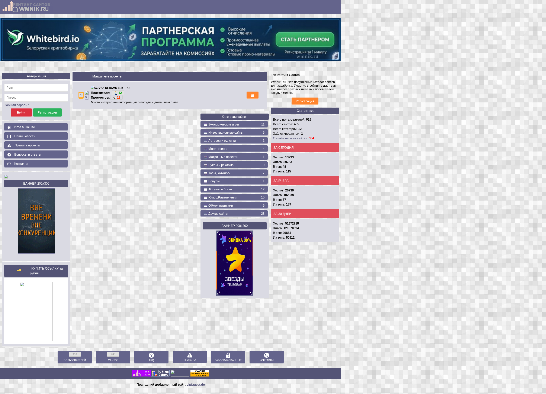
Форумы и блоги (236, 189)
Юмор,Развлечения (236, 197)
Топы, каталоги (236, 173)
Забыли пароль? (16, 105)
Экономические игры (236, 124)
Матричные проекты (236, 157)
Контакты (19, 163)
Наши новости (23, 136)
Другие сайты (236, 213)
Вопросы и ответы (26, 154)
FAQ (151, 360)
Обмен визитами (236, 205)
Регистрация (305, 101)
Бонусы (236, 181)
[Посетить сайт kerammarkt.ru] (87, 95)
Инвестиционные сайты (236, 132)
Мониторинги (236, 148)
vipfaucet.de (196, 384)
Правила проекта (25, 145)
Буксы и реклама (236, 165)
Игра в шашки (23, 127)
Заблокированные (228, 360)
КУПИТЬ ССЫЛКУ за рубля (46, 271)
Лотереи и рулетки (236, 140)
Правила (190, 360)
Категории (82, 76)
